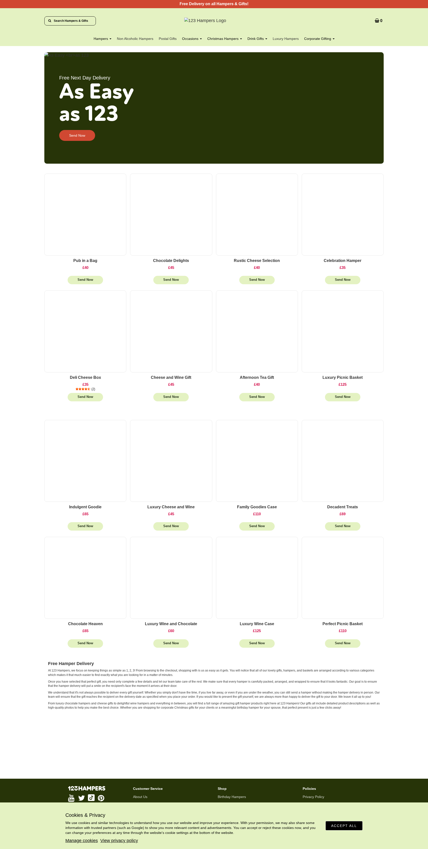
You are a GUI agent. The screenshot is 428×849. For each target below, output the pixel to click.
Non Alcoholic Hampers (135, 39)
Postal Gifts (168, 39)
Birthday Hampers (232, 797)
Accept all (344, 826)
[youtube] (72, 798)
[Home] (214, 21)
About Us (140, 797)
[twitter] (81, 798)
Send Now (77, 135)
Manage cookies (81, 840)
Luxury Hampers (286, 39)
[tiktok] (91, 798)
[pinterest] (101, 798)
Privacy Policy (313, 797)
